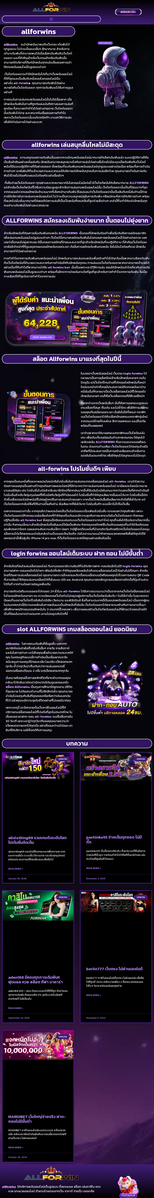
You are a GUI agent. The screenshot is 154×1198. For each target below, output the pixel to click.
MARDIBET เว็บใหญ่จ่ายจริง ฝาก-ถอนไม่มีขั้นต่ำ (37, 1119)
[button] (51, 19)
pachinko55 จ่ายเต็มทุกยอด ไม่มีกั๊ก (114, 839)
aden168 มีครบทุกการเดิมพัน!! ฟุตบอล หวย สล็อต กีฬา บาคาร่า (35, 979)
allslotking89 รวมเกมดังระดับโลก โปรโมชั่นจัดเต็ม (37, 840)
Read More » (15, 868)
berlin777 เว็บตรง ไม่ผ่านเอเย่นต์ (114, 969)
